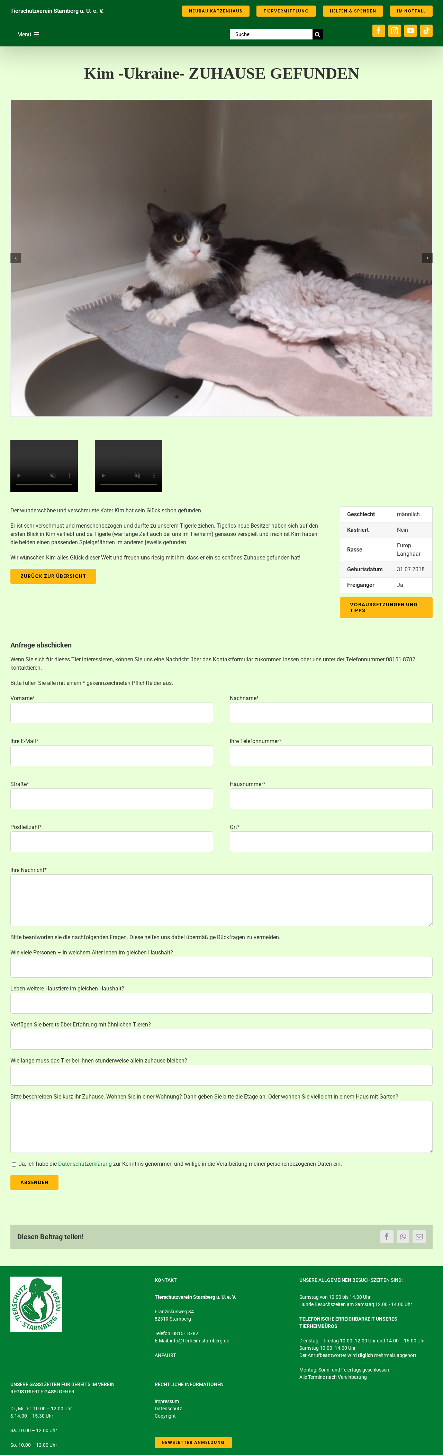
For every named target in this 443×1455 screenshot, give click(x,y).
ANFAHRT (165, 1355)
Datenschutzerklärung (85, 1164)
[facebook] (378, 31)
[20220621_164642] (221, 258)
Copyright (165, 1416)
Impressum (167, 1401)
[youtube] (410, 31)
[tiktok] (426, 31)
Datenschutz (168, 1408)
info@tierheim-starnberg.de (199, 1340)
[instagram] (394, 31)
